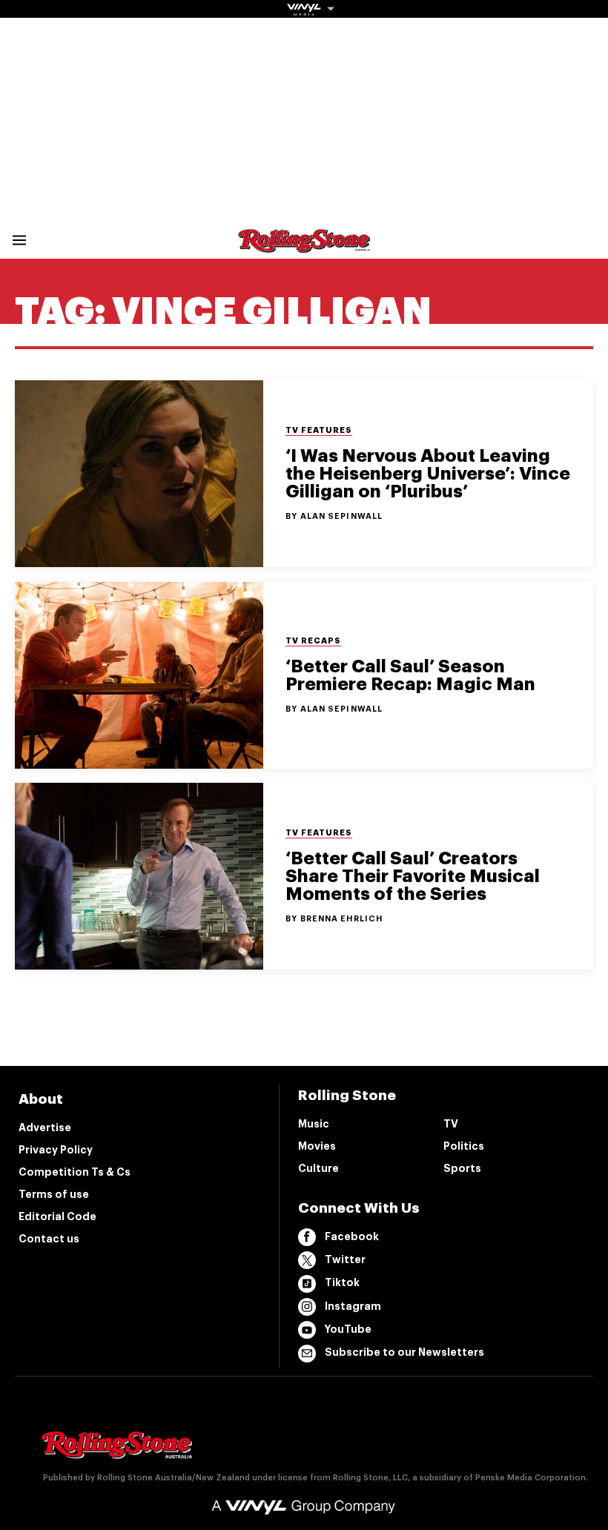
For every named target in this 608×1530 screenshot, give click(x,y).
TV (450, 1124)
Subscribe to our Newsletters (404, 1352)
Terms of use (54, 1194)
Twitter (345, 1259)
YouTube (348, 1329)
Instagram (353, 1306)
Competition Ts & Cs (74, 1172)
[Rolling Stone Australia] (304, 246)
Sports (462, 1168)
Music (313, 1124)
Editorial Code (57, 1216)
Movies (317, 1146)
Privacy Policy (56, 1150)
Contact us (49, 1238)
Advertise (45, 1127)
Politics (463, 1146)
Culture (318, 1168)
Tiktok (342, 1282)
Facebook (352, 1236)
